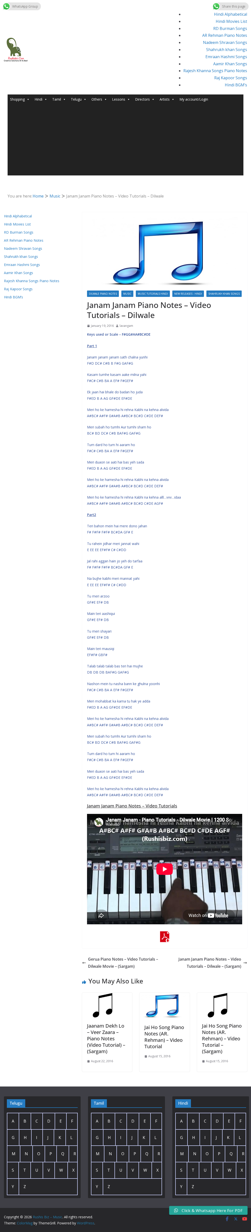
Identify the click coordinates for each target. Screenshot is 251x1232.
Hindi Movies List (231, 21)
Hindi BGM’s (236, 85)
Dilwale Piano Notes (103, 293)
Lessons (118, 99)
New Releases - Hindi (188, 293)
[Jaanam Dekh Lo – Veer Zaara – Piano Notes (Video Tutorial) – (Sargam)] (107, 996)
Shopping (17, 99)
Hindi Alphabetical (230, 14)
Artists (165, 99)
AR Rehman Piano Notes (224, 35)
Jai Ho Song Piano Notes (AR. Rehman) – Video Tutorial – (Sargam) (222, 1038)
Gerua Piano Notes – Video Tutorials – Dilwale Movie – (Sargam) (123, 962)
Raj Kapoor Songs (230, 77)
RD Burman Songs (230, 28)
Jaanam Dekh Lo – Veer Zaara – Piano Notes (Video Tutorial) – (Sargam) (106, 1038)
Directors (142, 99)
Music (127, 293)
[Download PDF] (164, 934)
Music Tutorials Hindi (153, 293)
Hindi (38, 99)
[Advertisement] (126, 141)
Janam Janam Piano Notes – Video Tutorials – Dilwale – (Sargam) (209, 962)
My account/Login (193, 99)
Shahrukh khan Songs (226, 49)
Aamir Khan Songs (230, 63)
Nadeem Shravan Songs (225, 42)
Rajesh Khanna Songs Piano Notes (215, 70)
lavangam (126, 326)
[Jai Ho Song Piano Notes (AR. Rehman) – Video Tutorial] (164, 996)
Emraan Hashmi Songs (226, 56)
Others (96, 99)
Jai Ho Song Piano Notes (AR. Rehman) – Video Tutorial (164, 1037)
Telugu (76, 99)
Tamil (56, 99)
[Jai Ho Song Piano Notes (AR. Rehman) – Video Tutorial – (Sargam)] (222, 996)
